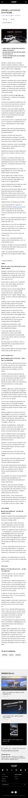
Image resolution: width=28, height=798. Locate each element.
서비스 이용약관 (5, 776)
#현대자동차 (4, 655)
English (5, 781)
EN (26, 2)
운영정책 (3, 778)
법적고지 (16, 776)
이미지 (6, 20)
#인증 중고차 (18, 655)
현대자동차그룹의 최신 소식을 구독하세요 (11, 750)
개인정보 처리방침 (18, 774)
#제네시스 (11, 655)
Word (13, 20)
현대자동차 (3, 15)
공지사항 (3, 774)
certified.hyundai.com (18, 207)
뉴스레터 (16, 778)
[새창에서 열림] (12, 792)
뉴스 (10, 748)
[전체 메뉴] (2, 2)
